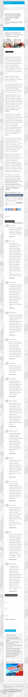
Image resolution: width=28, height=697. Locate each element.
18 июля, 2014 (12, 426)
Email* (6, 609)
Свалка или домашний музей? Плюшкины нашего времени (13, 639)
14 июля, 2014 (12, 396)
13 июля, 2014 (12, 374)
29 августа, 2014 (12, 559)
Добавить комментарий (10, 630)
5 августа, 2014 (12, 527)
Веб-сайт (6, 615)
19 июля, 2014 (12, 477)
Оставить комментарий (18, 222)
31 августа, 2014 (12, 591)
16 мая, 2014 (12, 334)
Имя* (6, 602)
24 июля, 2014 (12, 500)
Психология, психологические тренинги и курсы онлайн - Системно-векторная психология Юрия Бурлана (12, 691)
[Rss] (6, 8)
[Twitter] (4, 8)
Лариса (7, 642)
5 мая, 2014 (11, 236)
